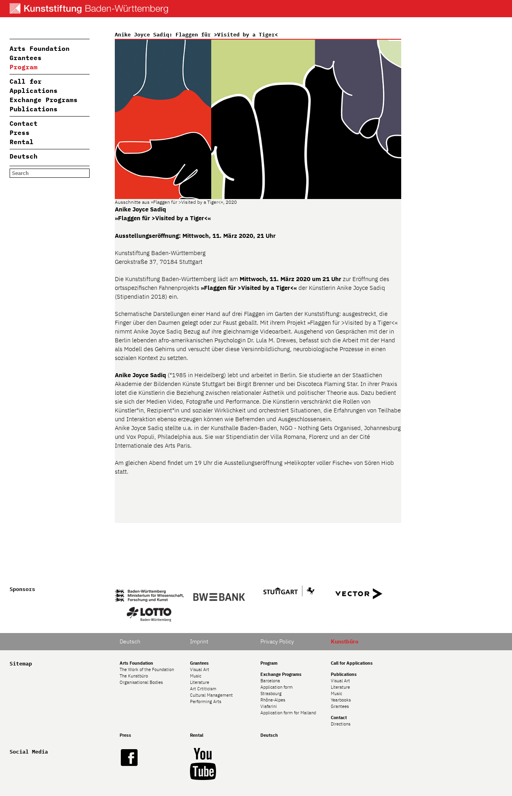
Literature (199, 682)
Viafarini (268, 706)
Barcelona (270, 680)
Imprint (199, 641)
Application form (276, 687)
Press (20, 133)
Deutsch (24, 156)
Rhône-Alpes (272, 700)
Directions (340, 724)
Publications (34, 109)
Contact (24, 123)
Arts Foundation (40, 48)
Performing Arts (205, 701)
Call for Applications (352, 663)
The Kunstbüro (134, 676)
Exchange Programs (44, 100)
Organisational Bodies (141, 682)
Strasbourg (271, 693)
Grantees (26, 58)
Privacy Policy (277, 641)
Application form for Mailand (288, 713)
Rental (22, 142)
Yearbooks (341, 700)
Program (24, 67)
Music (195, 676)
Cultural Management (211, 695)
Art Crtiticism (203, 688)
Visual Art (199, 669)
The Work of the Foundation (147, 669)
